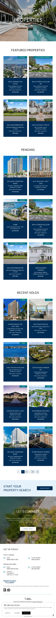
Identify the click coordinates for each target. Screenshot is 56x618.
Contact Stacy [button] (28, 528)
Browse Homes (44, 488)
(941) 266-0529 (35, 559)
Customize (16, 612)
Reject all (8, 612)
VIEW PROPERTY (15, 75)
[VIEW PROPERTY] (15, 74)
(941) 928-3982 (35, 568)
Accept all (26, 612)
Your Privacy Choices (28, 616)
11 (33, 471)
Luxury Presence (37, 601)
